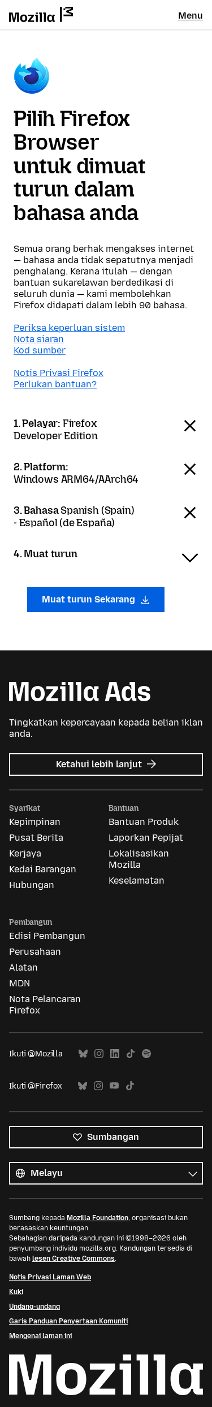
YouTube (114, 1086)
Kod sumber (40, 350)
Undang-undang (34, 1306)
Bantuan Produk (144, 821)
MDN (19, 983)
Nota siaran (39, 339)
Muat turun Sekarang (89, 599)
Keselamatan (137, 880)
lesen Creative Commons (73, 1258)
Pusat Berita (36, 837)
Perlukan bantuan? (55, 384)
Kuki (16, 1292)
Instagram (99, 1054)
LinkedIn (115, 1054)
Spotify (146, 1054)
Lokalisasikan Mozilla (139, 859)
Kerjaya (25, 853)
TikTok (130, 1054)
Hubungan (31, 885)
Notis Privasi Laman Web (50, 1277)
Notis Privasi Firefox (58, 373)
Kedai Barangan (42, 869)
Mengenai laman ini (40, 1336)
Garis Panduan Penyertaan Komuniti (68, 1321)
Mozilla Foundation (97, 1218)
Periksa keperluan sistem (69, 327)
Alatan (23, 967)
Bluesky (83, 1054)
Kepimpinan (34, 821)
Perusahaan (35, 951)
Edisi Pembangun (47, 935)
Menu (190, 15)
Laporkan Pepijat (146, 837)
